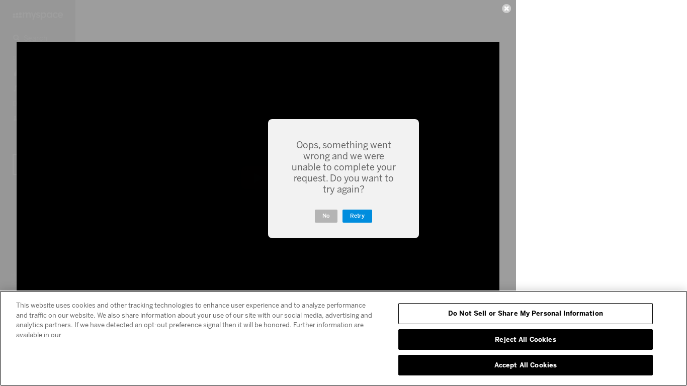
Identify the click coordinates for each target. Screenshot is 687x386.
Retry (357, 216)
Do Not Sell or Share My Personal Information (525, 313)
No (326, 216)
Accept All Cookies (525, 364)
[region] (343, 338)
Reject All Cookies (525, 339)
